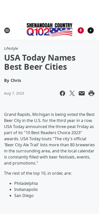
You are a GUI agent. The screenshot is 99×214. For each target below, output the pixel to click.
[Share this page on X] (72, 93)
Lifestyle (11, 48)
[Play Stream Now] (91, 30)
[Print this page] (91, 93)
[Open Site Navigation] (7, 30)
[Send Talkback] (81, 30)
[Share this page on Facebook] (62, 93)
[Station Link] (49, 30)
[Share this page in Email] (81, 93)
